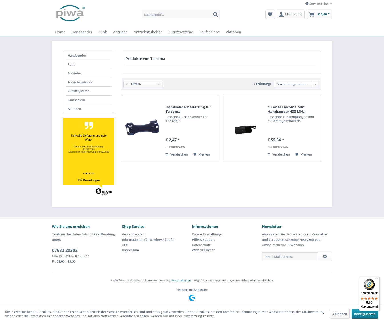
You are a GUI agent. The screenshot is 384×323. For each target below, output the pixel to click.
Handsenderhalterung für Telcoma (188, 109)
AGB (125, 245)
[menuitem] (181, 14)
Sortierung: (262, 84)
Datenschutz (201, 245)
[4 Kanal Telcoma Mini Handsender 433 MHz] (244, 128)
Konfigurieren (364, 314)
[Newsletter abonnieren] (325, 256)
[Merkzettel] (270, 14)
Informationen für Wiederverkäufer (148, 239)
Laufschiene (77, 100)
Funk (71, 64)
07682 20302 (65, 250)
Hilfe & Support (203, 239)
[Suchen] (215, 14)
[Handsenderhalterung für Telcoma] (142, 128)
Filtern (135, 84)
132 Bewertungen (89, 180)
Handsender (77, 55)
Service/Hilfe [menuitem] (318, 4)
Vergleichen (178, 154)
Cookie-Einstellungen (208, 234)
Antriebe (74, 73)
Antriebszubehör (80, 82)
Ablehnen (339, 314)
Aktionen (74, 109)
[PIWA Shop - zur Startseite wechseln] (69, 14)
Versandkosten (133, 234)
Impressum (130, 250)
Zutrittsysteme (78, 91)
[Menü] (377, 279)
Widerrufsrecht (203, 250)
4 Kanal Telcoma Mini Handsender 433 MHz (287, 109)
